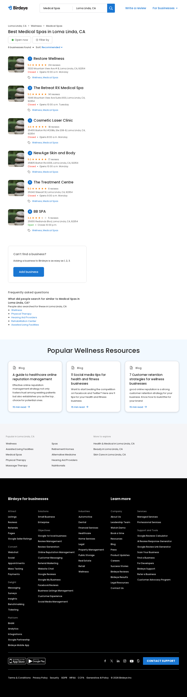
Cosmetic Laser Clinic (53, 120)
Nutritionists (58, 465)
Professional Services (149, 522)
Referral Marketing (48, 563)
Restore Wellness (49, 58)
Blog (113, 544)
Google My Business (49, 579)
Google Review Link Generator (154, 546)
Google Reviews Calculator (152, 535)
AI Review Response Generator (154, 541)
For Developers (145, 563)
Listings (12, 516)
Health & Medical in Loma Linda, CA (114, 443)
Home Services (87, 538)
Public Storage (87, 555)
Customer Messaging (50, 557)
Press (114, 549)
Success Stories (119, 566)
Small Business (46, 516)
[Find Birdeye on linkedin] (118, 661)
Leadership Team (120, 522)
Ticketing (13, 609)
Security (54, 677)
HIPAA (72, 677)
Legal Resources (120, 582)
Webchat (13, 552)
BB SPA (40, 211)
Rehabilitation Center (23, 321)
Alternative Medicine (64, 454)
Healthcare (85, 533)
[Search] (111, 8)
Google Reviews (47, 574)
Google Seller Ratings (20, 538)
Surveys (12, 593)
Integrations (15, 634)
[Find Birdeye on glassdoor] (138, 661)
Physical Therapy (21, 313)
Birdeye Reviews (120, 571)
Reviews (12, 522)
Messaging (14, 587)
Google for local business (52, 535)
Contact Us (117, 588)
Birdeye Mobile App (18, 645)
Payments (14, 574)
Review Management (50, 541)
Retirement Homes (63, 449)
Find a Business (146, 557)
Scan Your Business (148, 552)
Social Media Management (53, 601)
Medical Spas (50, 77)
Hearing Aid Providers (24, 317)
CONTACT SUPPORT (161, 661)
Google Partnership (19, 639)
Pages (11, 533)
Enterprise (43, 522)
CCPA (81, 677)
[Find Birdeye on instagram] (124, 661)
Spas (55, 443)
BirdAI (11, 623)
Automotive (85, 516)
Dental (82, 522)
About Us (116, 516)
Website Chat (46, 568)
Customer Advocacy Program (154, 579)
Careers (115, 560)
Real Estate (85, 560)
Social (11, 557)
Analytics (13, 628)
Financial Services (88, 527)
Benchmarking (16, 604)
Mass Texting (15, 568)
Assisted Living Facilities (25, 324)
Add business (28, 272)
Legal (81, 544)
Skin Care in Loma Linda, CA (110, 454)
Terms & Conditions (19, 677)
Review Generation (48, 546)
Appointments (16, 563)
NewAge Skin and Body (54, 153)
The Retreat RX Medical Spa (58, 88)
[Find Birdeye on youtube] (131, 661)
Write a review (135, 8)
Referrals (13, 527)
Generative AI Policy (97, 677)
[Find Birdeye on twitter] (111, 661)
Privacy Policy (40, 677)
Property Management (91, 549)
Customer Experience (50, 596)
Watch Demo (118, 527)
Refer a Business (146, 574)
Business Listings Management (55, 590)
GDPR (64, 677)
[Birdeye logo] (18, 8)
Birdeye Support (146, 568)
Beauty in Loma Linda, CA (108, 449)
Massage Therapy (16, 465)
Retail (82, 566)
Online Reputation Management (56, 552)
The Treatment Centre (53, 182)
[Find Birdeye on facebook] (105, 661)
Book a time (117, 533)
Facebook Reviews (48, 585)
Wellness (36, 26)
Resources (116, 538)
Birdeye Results (119, 577)
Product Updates (120, 555)
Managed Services (147, 516)
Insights (12, 598)
